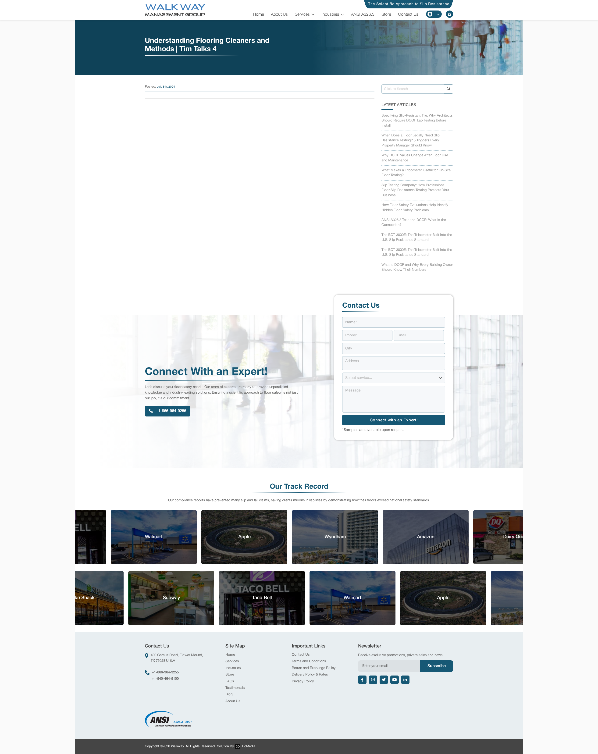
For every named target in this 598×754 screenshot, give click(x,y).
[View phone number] (449, 14)
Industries (330, 14)
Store (386, 14)
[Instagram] (373, 680)
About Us (279, 14)
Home (258, 14)
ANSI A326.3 (362, 14)
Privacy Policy (303, 681)
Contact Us (408, 14)
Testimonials (235, 688)
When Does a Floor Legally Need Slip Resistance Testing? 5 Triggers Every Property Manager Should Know (410, 140)
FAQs (229, 681)
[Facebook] (362, 680)
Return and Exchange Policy (314, 668)
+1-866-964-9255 (165, 672)
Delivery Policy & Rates (310, 674)
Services (302, 14)
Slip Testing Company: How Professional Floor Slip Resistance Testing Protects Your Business (415, 190)
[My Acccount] (434, 14)
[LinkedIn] (405, 680)
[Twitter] (384, 680)
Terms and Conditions (309, 661)
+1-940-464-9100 (165, 678)
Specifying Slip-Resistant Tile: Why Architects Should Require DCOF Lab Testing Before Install (417, 120)
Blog (229, 694)
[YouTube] (394, 680)
